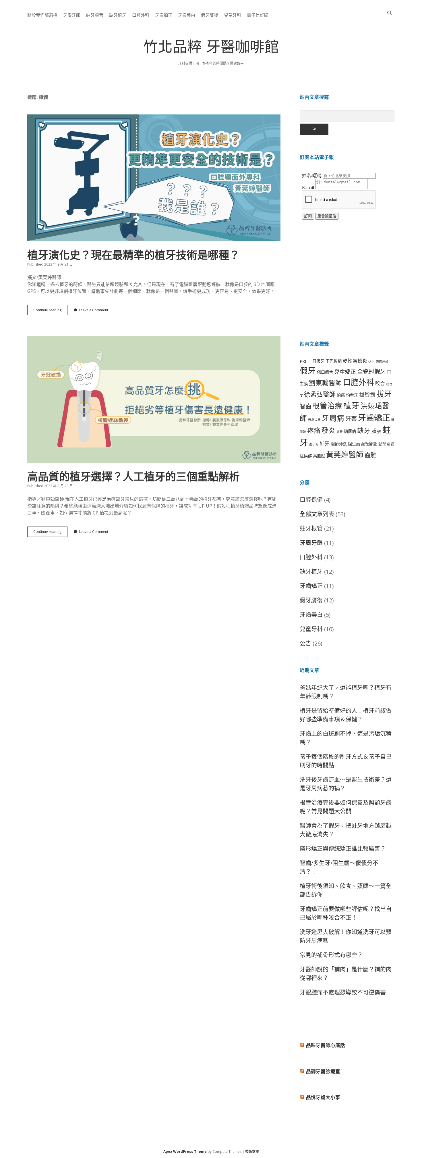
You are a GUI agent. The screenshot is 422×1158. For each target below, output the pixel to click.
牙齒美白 (186, 15)
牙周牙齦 (71, 15)
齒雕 (370, 455)
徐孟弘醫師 (320, 394)
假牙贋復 (209, 15)
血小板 (314, 444)
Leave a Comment (93, 310)
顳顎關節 (369, 444)
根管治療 (327, 405)
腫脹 (376, 431)
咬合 (380, 383)
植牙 (351, 405)
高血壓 (319, 455)
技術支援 (252, 1151)
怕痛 (341, 395)
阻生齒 (354, 444)
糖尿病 (350, 431)
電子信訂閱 (257, 15)
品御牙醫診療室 (323, 1071)
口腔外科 (140, 15)
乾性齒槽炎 (355, 361)
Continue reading (50, 311)
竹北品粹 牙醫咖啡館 (211, 48)
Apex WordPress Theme (185, 1151)
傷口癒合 (325, 372)
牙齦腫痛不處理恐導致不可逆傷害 (343, 992)
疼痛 (313, 430)
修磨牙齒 (382, 362)
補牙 (325, 443)
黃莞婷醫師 (344, 454)
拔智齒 (367, 394)
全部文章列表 (317, 514)
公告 (305, 643)
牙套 (351, 418)
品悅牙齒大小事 (323, 1097)
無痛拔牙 (314, 420)
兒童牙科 (232, 15)
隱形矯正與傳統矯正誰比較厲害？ (343, 848)
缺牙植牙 (117, 15)
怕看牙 (352, 395)
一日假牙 (316, 361)
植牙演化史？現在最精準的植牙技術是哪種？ (153, 177)
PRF (303, 361)
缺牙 (363, 430)
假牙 (308, 370)
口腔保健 (311, 500)
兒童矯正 (345, 371)
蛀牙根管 (94, 15)
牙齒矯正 (163, 15)
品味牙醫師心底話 (325, 1045)
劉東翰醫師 (325, 382)
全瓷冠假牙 (371, 371)
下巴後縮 (334, 361)
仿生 (371, 362)
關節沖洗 (339, 444)
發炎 (328, 430)
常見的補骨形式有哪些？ (331, 955)
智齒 (305, 406)
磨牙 (339, 432)
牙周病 (333, 418)
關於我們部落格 (42, 15)
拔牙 (384, 394)
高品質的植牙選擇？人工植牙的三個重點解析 (153, 399)
